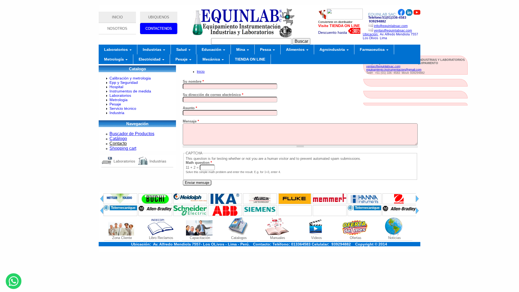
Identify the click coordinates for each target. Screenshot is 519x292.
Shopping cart (122, 148)
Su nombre (193, 81)
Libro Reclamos (161, 238)
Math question (199, 163)
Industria (116, 113)
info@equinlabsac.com (391, 26)
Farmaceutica (373, 49)
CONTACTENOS (158, 28)
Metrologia (118, 100)
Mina (241, 49)
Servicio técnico (122, 108)
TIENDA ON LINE (250, 59)
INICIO (117, 17)
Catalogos (239, 238)
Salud (182, 49)
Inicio (201, 72)
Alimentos (296, 49)
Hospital (116, 87)
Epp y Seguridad (123, 82)
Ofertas (355, 238)
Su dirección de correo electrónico (213, 95)
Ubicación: (370, 34)
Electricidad (150, 59)
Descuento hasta (333, 32)
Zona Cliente (122, 238)
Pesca (266, 49)
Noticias (394, 238)
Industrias (152, 49)
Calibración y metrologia (130, 78)
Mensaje (191, 121)
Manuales (277, 238)
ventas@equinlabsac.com (393, 30)
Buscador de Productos (131, 133)
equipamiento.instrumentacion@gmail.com (393, 69)
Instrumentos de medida (130, 91)
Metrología (114, 59)
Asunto (190, 108)
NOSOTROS (117, 28)
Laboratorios (116, 49)
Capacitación (200, 238)
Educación (212, 49)
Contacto (118, 143)
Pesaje (182, 59)
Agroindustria (333, 49)
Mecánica (211, 59)
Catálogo (118, 138)
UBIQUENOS (158, 17)
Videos (316, 238)
